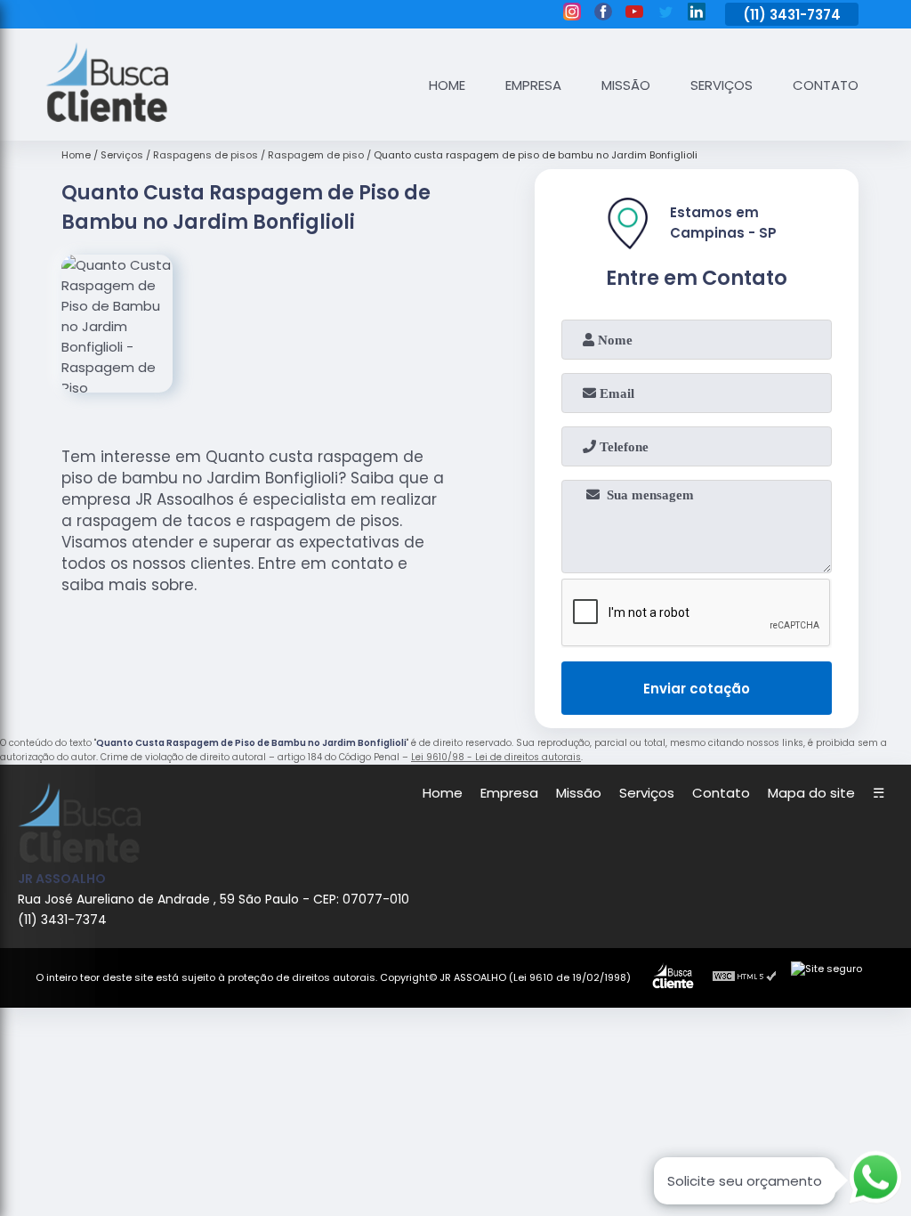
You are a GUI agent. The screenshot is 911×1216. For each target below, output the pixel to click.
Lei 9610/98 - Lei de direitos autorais (496, 757)
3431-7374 (805, 14)
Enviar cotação (696, 688)
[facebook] (603, 14)
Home (447, 85)
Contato (826, 85)
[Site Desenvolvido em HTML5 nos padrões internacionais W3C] (745, 978)
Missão (625, 85)
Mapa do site (811, 792)
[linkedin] (696, 14)
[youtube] (634, 14)
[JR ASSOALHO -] (106, 117)
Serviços (721, 85)
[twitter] (665, 14)
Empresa (533, 85)
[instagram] (572, 14)
